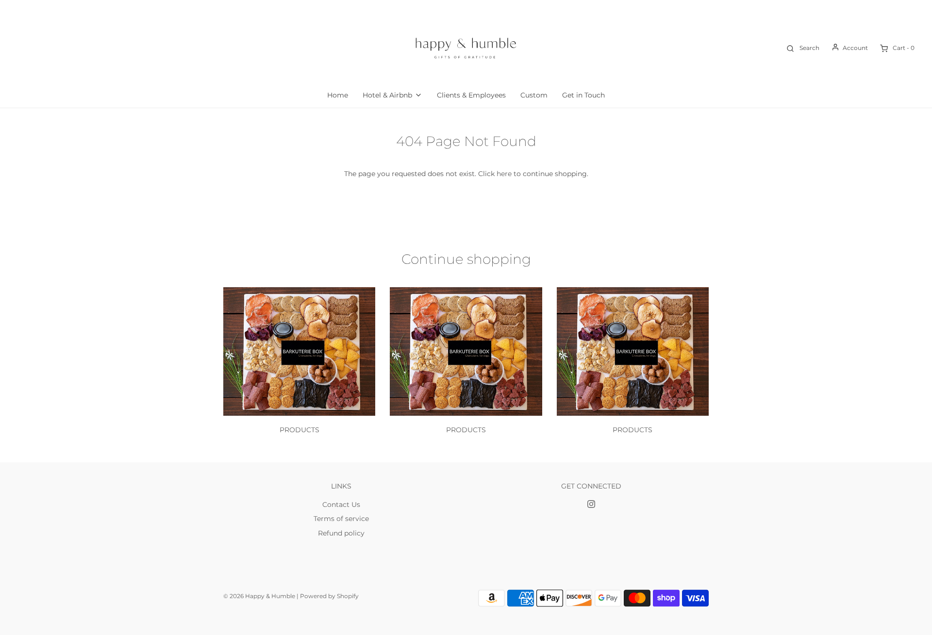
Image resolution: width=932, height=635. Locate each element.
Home (337, 95)
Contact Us (341, 504)
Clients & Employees (471, 95)
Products (299, 429)
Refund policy (341, 533)
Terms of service (341, 518)
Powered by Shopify (329, 596)
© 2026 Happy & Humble (259, 596)
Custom (534, 95)
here (504, 173)
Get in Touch (583, 95)
